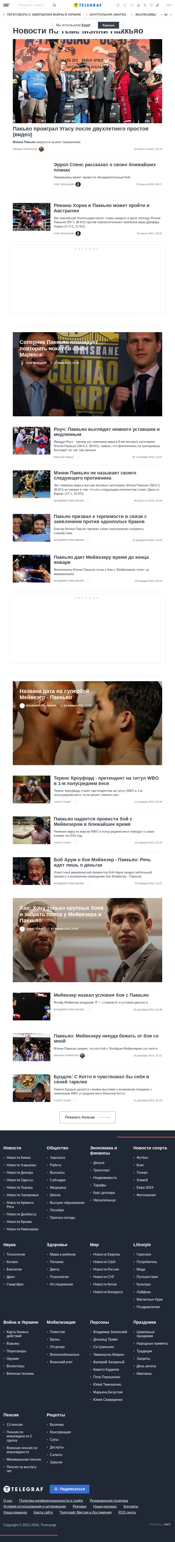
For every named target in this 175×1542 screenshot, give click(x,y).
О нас (7, 1500)
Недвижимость (105, 1178)
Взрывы (13, 1343)
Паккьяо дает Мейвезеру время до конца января (101, 560)
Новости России (106, 1269)
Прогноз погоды (62, 1217)
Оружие (13, 1358)
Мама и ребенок (63, 1254)
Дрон (11, 1277)
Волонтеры (16, 1366)
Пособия (57, 1210)
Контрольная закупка (108, 14)
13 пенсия (15, 1424)
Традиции (144, 1351)
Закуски (56, 1462)
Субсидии (58, 1180)
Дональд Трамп (105, 1339)
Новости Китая (105, 1284)
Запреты (143, 1358)
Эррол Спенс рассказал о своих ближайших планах (105, 167)
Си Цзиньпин (103, 1347)
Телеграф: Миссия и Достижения (86, 1512)
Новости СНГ (104, 1277)
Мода (141, 1269)
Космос (12, 1262)
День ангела (146, 1366)
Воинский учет (61, 1362)
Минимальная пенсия (24, 1459)
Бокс (140, 1165)
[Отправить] (54, 5)
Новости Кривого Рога (20, 1205)
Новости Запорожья (23, 1195)
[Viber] (124, 5)
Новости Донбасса (21, 1214)
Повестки (57, 1332)
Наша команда (15, 1512)
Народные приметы (152, 1343)
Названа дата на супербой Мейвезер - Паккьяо (54, 694)
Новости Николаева (22, 1229)
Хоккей (142, 1180)
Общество (57, 1148)
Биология (14, 1269)
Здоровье (57, 1244)
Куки (85, 25)
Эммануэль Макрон (108, 1354)
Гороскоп (144, 1254)
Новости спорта (150, 1148)
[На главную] (87, 5)
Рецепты (56, 1415)
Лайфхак (144, 1292)
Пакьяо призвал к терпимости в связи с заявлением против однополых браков (100, 519)
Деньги (98, 1163)
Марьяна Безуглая (108, 1392)
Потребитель (147, 1262)
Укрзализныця (104, 1200)
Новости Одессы (20, 1180)
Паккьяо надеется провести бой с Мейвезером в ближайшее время (93, 821)
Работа (55, 1165)
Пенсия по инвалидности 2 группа (19, 1436)
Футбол (142, 1157)
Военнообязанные (64, 1354)
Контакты (131, 1506)
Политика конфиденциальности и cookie (51, 1500)
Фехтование (146, 1195)
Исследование (61, 1284)
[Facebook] (118, 5)
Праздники (144, 1322)
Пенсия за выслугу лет (21, 1469)
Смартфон (15, 1284)
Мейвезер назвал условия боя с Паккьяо (101, 995)
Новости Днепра (20, 1172)
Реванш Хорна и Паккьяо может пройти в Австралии (102, 208)
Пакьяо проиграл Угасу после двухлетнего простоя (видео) (81, 131)
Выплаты (57, 1172)
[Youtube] (138, 5)
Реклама (79, 1506)
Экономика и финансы (103, 1150)
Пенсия (11, 1415)
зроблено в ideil (160, 1524)
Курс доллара (104, 1192)
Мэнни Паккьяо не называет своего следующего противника (95, 475)
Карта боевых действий (18, 1334)
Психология (59, 1277)
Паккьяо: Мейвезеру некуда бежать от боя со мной (106, 1038)
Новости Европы (106, 1254)
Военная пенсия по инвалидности (22, 1450)
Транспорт (101, 1170)
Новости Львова (20, 1187)
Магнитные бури (150, 1299)
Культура (144, 1284)
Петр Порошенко (106, 1377)
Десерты (57, 1447)
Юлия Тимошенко (107, 1384)
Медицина (58, 1187)
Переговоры (16, 1351)
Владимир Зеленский (110, 1332)
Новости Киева (19, 1157)
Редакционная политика (109, 1500)
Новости (12, 1148)
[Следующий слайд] (170, 14)
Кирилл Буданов (106, 1369)
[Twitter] (145, 5)
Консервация (60, 1432)
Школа (55, 1195)
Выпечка (57, 1424)
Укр (169, 5)
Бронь (55, 1339)
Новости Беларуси (108, 1292)
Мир (94, 1244)
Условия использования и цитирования (34, 1506)
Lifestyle (142, 1244)
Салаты (56, 1455)
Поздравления (148, 1307)
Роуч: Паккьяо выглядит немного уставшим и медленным (107, 432)
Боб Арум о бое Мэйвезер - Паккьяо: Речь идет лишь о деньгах (102, 862)
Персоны (99, 1322)
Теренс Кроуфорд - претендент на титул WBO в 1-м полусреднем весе (106, 781)
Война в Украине (20, 1322)
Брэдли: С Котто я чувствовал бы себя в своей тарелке (101, 1079)
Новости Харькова (21, 1165)
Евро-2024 (145, 1187)
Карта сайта (43, 1512)
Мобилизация (61, 1322)
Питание (57, 1262)
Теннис (142, 1172)
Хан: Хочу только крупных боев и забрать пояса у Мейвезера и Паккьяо (62, 914)
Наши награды (105, 1506)
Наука (9, 1244)
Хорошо (108, 25)
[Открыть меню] (6, 5)
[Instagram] (151, 5)
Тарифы (99, 1185)
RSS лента (127, 1512)
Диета (54, 1269)
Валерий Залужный (108, 1362)
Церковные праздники (146, 1334)
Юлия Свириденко (107, 1399)
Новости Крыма (19, 1222)
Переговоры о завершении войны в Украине (44, 14)
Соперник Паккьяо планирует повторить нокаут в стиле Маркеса (59, 348)
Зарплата (57, 1157)
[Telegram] (131, 5)
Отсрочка (57, 1347)
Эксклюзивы (145, 14)
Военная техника (20, 1373)
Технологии (16, 1254)
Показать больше (80, 1117)
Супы (54, 1439)
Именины (144, 1373)
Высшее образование (67, 1203)
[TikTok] (157, 5)
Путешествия (147, 1277)
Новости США (104, 1262)
